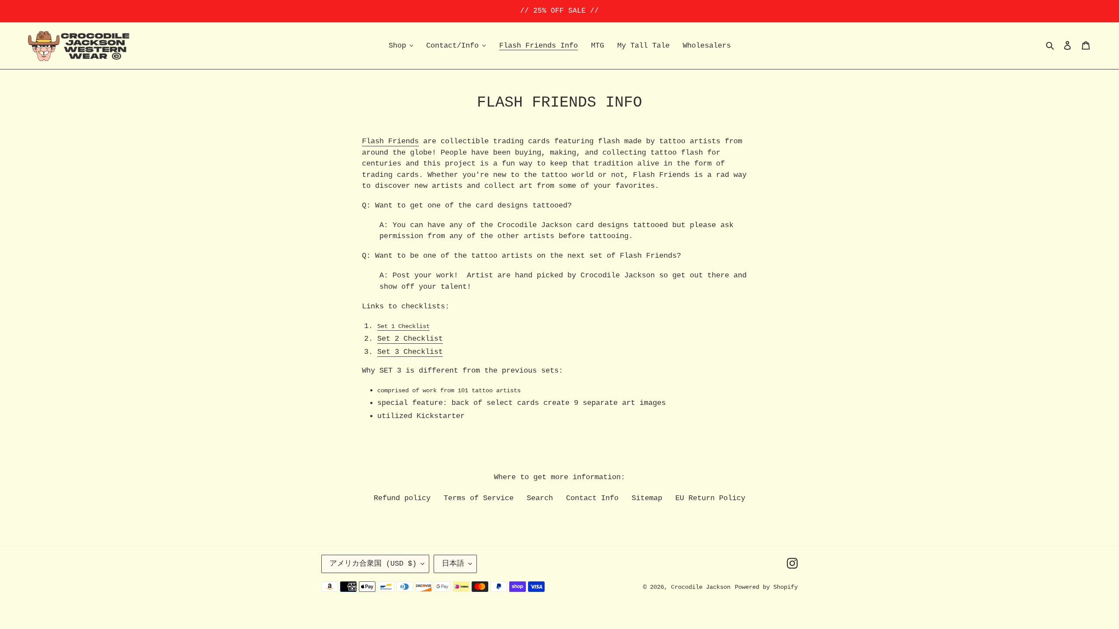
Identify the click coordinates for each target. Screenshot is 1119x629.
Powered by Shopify (766, 587)
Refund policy (402, 498)
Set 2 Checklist (410, 339)
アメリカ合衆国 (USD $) (373, 564)
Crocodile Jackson (700, 587)
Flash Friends (390, 141)
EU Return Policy (710, 498)
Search (540, 498)
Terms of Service (479, 498)
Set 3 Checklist (410, 352)
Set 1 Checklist (403, 326)
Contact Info (592, 498)
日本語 (453, 564)
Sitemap (647, 498)
